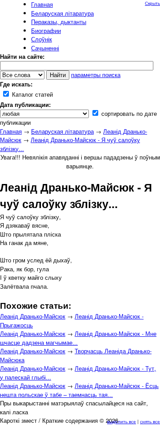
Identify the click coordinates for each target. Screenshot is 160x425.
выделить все (121, 421)
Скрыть (152, 3)
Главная (11, 131)
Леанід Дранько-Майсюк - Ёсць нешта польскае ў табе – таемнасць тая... (79, 390)
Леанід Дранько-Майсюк (32, 316)
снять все (150, 421)
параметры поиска (95, 74)
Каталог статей (31, 94)
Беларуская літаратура (62, 131)
